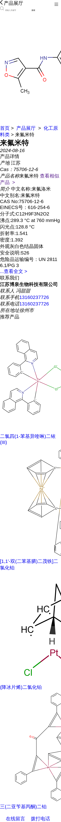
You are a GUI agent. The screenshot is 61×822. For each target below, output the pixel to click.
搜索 (33, 10)
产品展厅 (26, 128)
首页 (5, 128)
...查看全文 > (13, 271)
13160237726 (34, 297)
